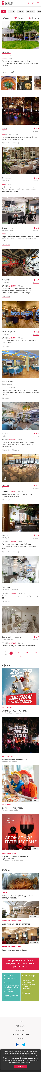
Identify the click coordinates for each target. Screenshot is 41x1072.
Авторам (20, 1039)
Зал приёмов (7, 381)
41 (27, 653)
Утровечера (7, 228)
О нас (20, 1022)
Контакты (20, 1026)
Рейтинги (30, 12)
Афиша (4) (5, 143)
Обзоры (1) (16, 143)
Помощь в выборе (20, 1034)
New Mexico (7, 280)
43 (36, 653)
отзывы (36, 131)
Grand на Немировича (11, 637)
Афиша (6, 665)
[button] (4, 34)
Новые (20, 12)
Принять (21, 1066)
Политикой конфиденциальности (20, 1062)
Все (3, 12)
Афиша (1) (5, 450)
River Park (6, 52)
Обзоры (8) (6, 245)
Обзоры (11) (6, 346)
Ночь (4, 128)
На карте (35, 18)
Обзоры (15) (16, 552)
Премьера (6, 178)
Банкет (11, 12)
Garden (5, 535)
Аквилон (6, 587)
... (22, 653)
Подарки (20, 1030)
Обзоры (6, 870)
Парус (4, 433)
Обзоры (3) (6, 500)
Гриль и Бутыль (9, 332)
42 (31, 653)
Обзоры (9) (16, 450)
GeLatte (5, 485)
